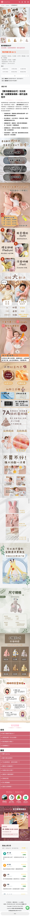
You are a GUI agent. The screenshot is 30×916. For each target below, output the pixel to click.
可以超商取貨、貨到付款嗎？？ (11, 762)
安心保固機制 (6, 782)
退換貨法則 (5, 778)
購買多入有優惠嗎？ (8, 766)
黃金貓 (21, 71)
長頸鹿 (3, 69)
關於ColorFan (6, 754)
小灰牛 (3, 71)
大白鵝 (21, 69)
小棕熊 (12, 69)
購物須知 (15, 902)
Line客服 (21, 902)
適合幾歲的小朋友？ (8, 741)
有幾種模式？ (6, 745)
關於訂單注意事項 (7, 758)
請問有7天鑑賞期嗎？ (8, 774)
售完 (15, 913)
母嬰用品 (7, 5)
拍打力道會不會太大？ (8, 733)
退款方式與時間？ (7, 786)
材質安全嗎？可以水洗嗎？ (9, 737)
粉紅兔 (12, 71)
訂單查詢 (8, 902)
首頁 (3, 5)
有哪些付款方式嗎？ (8, 770)
